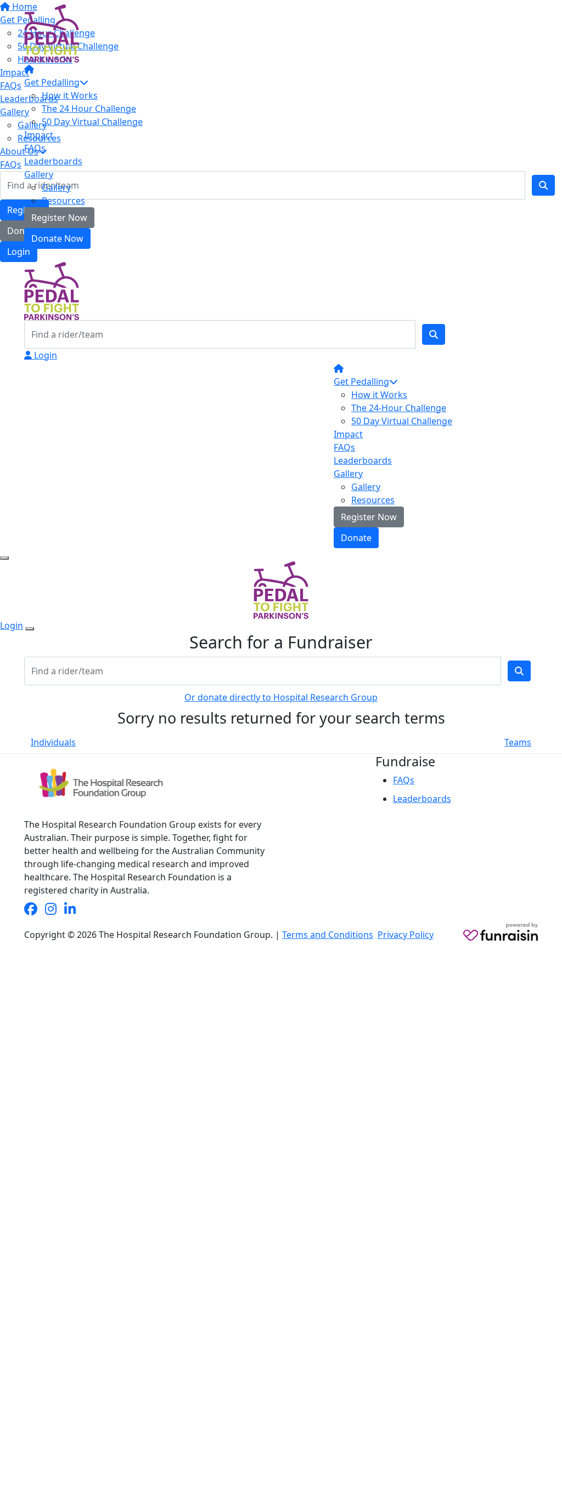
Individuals (53, 742)
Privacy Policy (406, 935)
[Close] (29, 628)
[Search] (433, 334)
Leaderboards (53, 161)
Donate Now (57, 238)
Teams (517, 742)
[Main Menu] (4, 558)
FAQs (35, 148)
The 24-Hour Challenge (398, 408)
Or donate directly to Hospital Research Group (281, 697)
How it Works (70, 95)
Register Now (59, 218)
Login (44, 355)
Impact (38, 135)
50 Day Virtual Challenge (92, 122)
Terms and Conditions (327, 935)
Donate (356, 538)
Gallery (38, 174)
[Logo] (51, 32)
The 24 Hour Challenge (89, 109)
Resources (63, 201)
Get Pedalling (52, 82)
